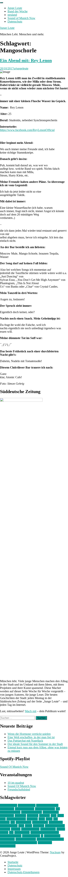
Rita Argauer (22, 832)
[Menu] (1, 2)
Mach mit (30, 711)
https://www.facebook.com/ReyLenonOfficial (27, 130)
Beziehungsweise (31, 812)
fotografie (32, 815)
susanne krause (31, 835)
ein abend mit (51, 812)
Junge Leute (15, 8)
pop (11, 832)
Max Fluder (56, 822)
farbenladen (7, 815)
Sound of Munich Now (21, 18)
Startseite (13, 862)
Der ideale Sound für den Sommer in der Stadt (35, 744)
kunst (42, 818)
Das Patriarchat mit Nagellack (25, 740)
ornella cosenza (30, 829)
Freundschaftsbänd (19, 789)
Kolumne (32, 818)
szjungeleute (21, 68)
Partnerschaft (48, 829)
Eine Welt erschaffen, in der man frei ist (31, 737)
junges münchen (16, 818)
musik (28, 825)
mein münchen (9, 825)
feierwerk (20, 815)
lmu (12, 822)
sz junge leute (52, 835)
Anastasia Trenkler (47, 805)
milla (21, 825)
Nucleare (55, 852)
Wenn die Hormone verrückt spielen (29, 733)
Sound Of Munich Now (14, 766)
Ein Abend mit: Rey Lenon (26, 60)
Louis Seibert (40, 822)
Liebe (49, 818)
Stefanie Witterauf (10, 835)
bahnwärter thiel (24, 808)
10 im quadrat (16, 782)
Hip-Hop (44, 815)
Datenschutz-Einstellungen (23, 872)
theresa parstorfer (25, 839)
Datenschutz (15, 21)
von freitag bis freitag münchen (18, 842)
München (38, 825)
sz (42, 835)
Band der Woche (18, 11)
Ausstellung (7, 808)
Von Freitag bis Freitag (50, 839)
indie (53, 815)
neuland (12, 14)
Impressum (14, 868)
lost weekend (23, 822)
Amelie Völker (27, 805)
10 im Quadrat (8, 805)
